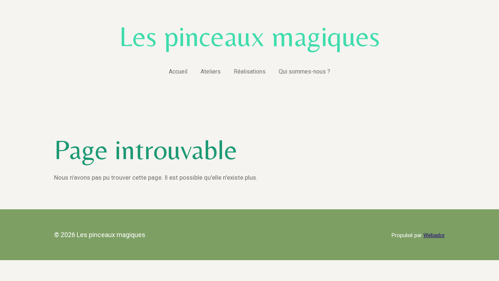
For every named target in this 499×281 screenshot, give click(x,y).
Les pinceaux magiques (249, 36)
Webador (434, 235)
